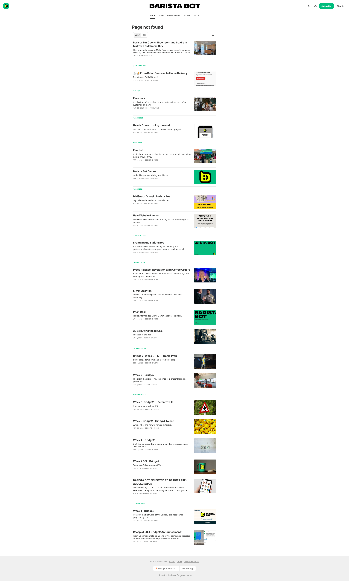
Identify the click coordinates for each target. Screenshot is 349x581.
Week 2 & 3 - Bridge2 (146, 461)
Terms (179, 561)
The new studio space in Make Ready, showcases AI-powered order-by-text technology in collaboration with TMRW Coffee (161, 51)
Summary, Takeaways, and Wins (148, 465)
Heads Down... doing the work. (152, 125)
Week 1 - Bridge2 (143, 510)
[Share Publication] (315, 6)
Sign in (340, 6)
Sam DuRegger (145, 56)
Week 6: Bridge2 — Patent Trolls (153, 402)
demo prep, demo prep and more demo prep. (154, 359)
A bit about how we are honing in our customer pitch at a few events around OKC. (162, 155)
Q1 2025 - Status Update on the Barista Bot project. (157, 129)
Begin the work (151, 80)
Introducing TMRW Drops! (145, 77)
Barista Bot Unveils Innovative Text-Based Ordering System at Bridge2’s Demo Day (161, 275)
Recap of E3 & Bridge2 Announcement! (157, 532)
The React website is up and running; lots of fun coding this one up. (161, 220)
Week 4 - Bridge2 (144, 440)
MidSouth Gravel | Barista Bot (151, 196)
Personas (139, 98)
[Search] (309, 6)
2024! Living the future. (148, 330)
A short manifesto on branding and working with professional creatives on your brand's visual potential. (158, 247)
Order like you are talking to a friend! (150, 175)
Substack (161, 575)
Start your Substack (167, 568)
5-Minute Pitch (142, 290)
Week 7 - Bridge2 (143, 375)
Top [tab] (144, 35)
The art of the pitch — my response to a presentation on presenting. (159, 380)
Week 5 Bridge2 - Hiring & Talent (153, 421)
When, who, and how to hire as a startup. (152, 424)
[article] (174, 51)
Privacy (172, 561)
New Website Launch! (146, 215)
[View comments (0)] (154, 59)
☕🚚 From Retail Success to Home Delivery (160, 73)
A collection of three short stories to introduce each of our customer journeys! (160, 103)
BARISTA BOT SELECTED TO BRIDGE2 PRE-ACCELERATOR (160, 482)
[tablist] (140, 35)
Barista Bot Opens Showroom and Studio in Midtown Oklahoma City (160, 44)
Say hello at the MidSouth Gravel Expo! (151, 200)
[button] (152, 15)
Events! (138, 150)
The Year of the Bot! (142, 334)
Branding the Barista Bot (148, 242)
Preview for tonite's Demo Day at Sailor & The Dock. (157, 315)
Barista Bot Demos (144, 171)
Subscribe (326, 6)
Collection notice (191, 561)
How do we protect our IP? (145, 405)
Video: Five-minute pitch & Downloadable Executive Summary (157, 296)
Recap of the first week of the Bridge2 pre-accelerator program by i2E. (158, 516)
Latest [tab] (137, 35)
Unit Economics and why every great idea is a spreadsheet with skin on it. (160, 445)
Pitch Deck (139, 312)
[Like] (135, 83)
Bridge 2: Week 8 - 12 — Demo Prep (155, 356)
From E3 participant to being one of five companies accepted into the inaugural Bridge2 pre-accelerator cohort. (161, 537)
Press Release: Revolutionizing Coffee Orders (161, 269)
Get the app (187, 568)
